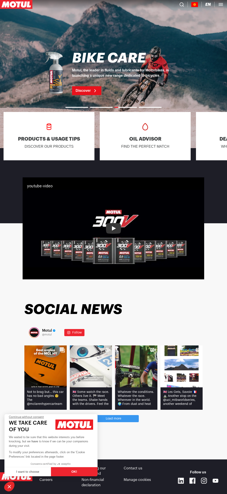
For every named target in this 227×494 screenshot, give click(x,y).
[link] (113, 73)
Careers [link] (46, 480)
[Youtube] (215, 481)
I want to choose (27, 471)
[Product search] (182, 4)
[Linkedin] (181, 481)
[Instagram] (204, 481)
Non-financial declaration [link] (93, 482)
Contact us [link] (133, 468)
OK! (74, 471)
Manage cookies (137, 480)
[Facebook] (192, 481)
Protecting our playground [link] (94, 471)
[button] (9, 486)
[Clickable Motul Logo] (16, 4)
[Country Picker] (195, 4)
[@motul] (34, 332)
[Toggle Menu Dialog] (220, 4)
